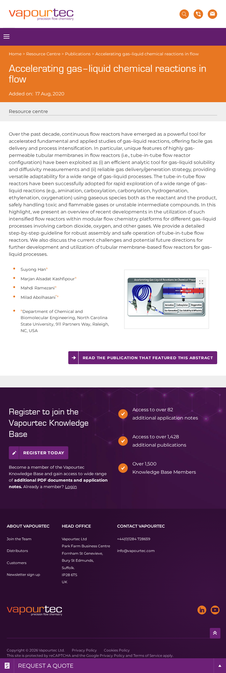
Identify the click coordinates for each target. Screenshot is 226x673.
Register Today (43, 452)
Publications (78, 54)
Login (71, 486)
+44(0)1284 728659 (133, 539)
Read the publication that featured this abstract (148, 357)
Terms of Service (147, 655)
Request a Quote (46, 665)
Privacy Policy (84, 650)
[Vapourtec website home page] (41, 15)
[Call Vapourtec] (198, 14)
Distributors (17, 551)
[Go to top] (215, 633)
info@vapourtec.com (136, 551)
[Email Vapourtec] (212, 14)
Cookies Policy (117, 650)
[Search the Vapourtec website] (184, 14)
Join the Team (19, 539)
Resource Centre (43, 54)
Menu (6, 36)
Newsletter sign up (23, 574)
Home (15, 54)
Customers (16, 563)
